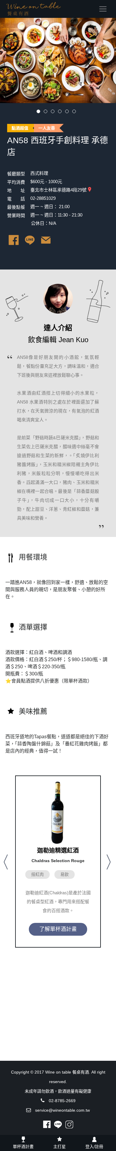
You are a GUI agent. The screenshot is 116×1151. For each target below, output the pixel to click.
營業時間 (16, 215)
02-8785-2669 (62, 1100)
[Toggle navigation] (103, 9)
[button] (6, 861)
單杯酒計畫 (23, 1146)
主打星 (59, 1146)
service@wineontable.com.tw (62, 1110)
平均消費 (16, 182)
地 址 (16, 190)
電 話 (16, 198)
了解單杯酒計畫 (58, 929)
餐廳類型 (16, 173)
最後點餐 (16, 207)
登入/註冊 (94, 1146)
